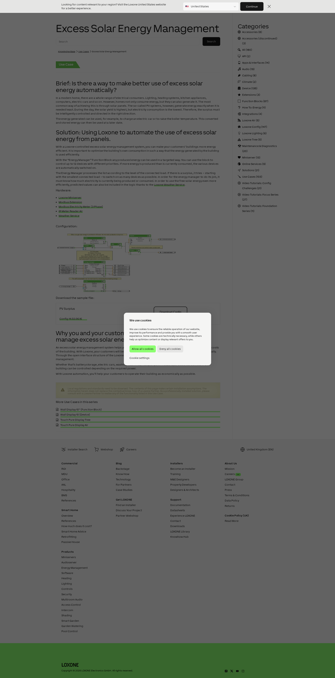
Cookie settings (139, 358)
